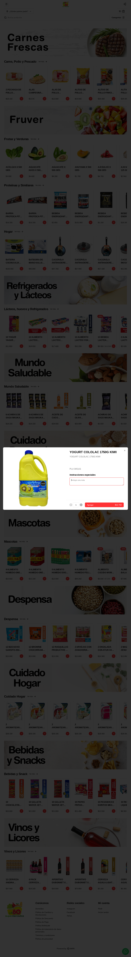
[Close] (125, 450)
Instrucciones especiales (82, 474)
